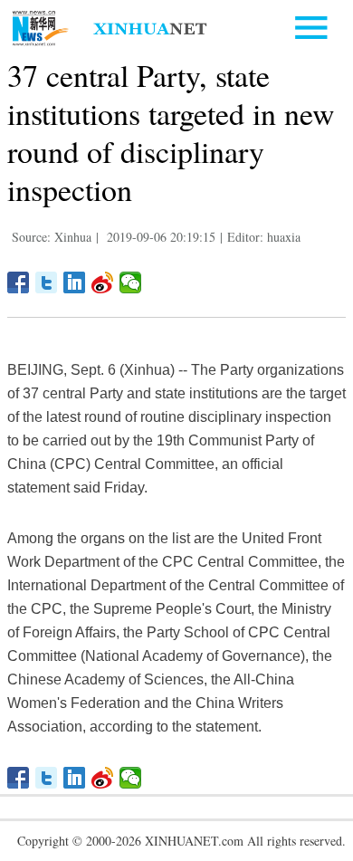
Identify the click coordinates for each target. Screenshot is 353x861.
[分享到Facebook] (18, 282)
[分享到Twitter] (46, 282)
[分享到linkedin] (74, 282)
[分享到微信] (130, 282)
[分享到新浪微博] (102, 282)
